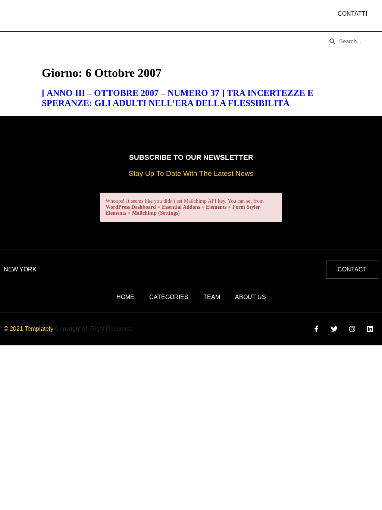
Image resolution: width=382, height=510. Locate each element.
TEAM (142, 39)
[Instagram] (352, 329)
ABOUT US (57, 39)
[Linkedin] (370, 329)
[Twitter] (334, 329)
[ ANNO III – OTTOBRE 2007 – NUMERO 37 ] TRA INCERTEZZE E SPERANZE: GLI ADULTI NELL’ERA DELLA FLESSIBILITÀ (177, 98)
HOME (21, 39)
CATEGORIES (103, 39)
